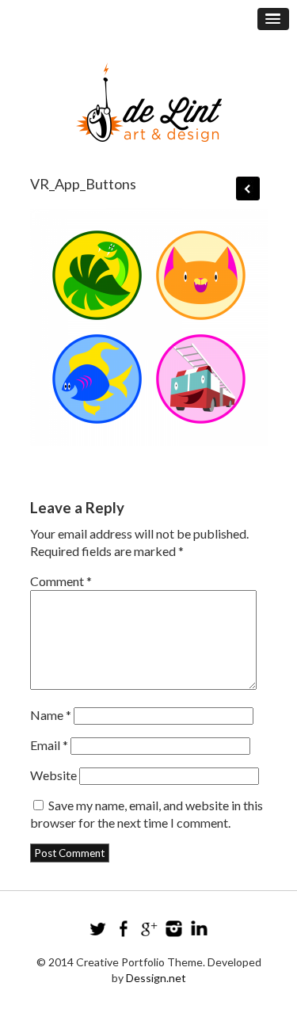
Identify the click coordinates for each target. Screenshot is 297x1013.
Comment (61, 580)
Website (53, 775)
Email (49, 744)
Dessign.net (156, 977)
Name (50, 714)
